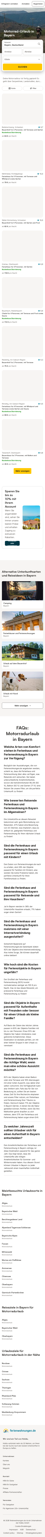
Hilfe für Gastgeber (10, 1484)
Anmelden (26, 4)
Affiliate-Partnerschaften (12, 1492)
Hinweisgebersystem (34, 1533)
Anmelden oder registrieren (12, 543)
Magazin (6, 1468)
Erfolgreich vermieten (9, 4)
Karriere (6, 1461)
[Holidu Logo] (19, 1430)
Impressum (13, 1530)
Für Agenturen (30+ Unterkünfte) (15, 1508)
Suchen (22, 67)
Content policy (9, 1533)
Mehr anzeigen (21, 705)
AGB (22, 1530)
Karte (13, 88)
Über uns (6, 1464)
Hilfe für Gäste (8, 1481)
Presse (5, 1488)
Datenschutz (31, 1530)
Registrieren (38, 4)
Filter (34, 88)
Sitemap (20, 1533)
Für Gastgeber (8, 1505)
